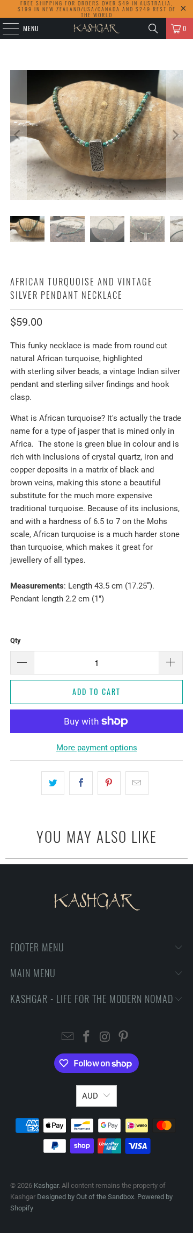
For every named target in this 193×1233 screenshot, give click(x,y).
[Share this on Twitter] (52, 783)
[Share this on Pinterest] (109, 783)
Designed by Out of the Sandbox (85, 1197)
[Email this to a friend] (137, 783)
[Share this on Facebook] (80, 783)
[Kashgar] (96, 28)
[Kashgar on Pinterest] (124, 1038)
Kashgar (46, 1185)
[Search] (153, 28)
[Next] (174, 135)
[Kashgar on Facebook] (87, 1038)
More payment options (96, 747)
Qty (15, 640)
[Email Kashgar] (68, 1038)
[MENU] (5, 28)
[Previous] (18, 135)
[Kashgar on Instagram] (106, 1038)
